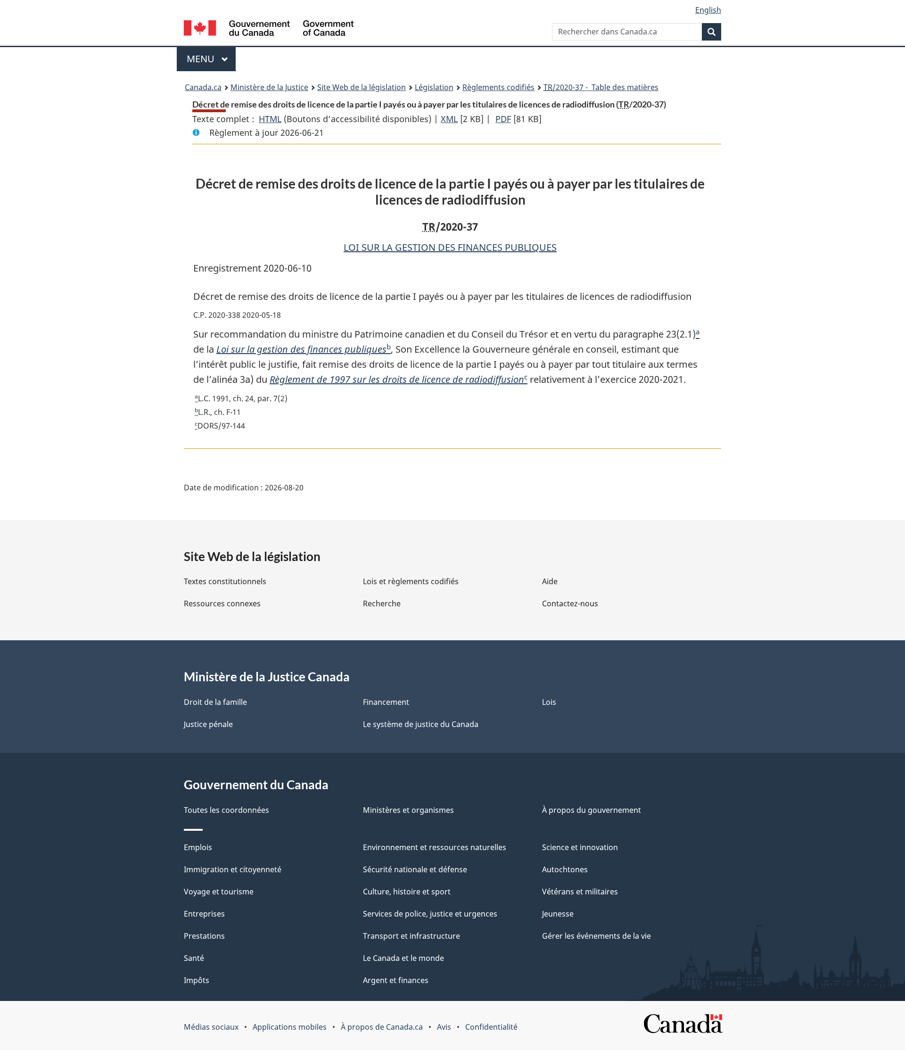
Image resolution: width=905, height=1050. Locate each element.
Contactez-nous (570, 603)
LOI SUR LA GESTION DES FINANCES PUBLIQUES (450, 247)
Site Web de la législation (361, 87)
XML (449, 118)
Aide (550, 581)
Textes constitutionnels (225, 581)
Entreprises (204, 914)
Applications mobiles (290, 1027)
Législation (434, 87)
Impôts (196, 980)
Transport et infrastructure (411, 936)
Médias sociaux (211, 1027)
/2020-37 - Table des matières (600, 87)
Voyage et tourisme (219, 891)
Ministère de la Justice (269, 87)
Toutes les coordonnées (226, 810)
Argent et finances (395, 980)
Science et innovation (580, 847)
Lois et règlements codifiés (411, 581)
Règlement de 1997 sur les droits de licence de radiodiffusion (397, 379)
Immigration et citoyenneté (232, 869)
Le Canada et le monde (403, 958)
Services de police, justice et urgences (430, 914)
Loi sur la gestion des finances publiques (301, 349)
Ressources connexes (222, 603)
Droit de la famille (215, 702)
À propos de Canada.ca (382, 1027)
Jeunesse (558, 914)
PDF (503, 118)
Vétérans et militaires (580, 891)
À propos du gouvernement (591, 810)
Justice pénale (208, 724)
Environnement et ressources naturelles (434, 847)
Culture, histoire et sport (407, 891)
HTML (270, 118)
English (708, 10)
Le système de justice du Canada (420, 724)
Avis (444, 1027)
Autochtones (565, 869)
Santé (194, 958)
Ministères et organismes (408, 810)
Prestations (204, 936)
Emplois (198, 847)
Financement (386, 702)
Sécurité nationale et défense (415, 869)
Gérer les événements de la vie (596, 936)
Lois (549, 702)
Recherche (382, 603)
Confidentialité (491, 1027)
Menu (211, 58)
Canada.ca (203, 87)
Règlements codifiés (498, 87)
